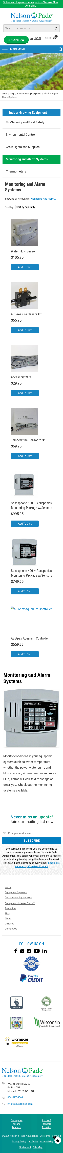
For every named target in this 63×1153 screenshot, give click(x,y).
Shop (12, 94)
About (8, 918)
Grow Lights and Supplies (23, 147)
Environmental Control (20, 134)
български (17, 1120)
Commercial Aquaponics (18, 897)
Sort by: (9, 207)
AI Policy (33, 1141)
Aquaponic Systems (16, 892)
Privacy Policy (19, 1141)
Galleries (9, 923)
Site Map (38, 1147)
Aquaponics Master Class (20, 903)
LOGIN (37, 38)
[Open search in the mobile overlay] (31, 28)
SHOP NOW (16, 40)
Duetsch (16, 1127)
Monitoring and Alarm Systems (27, 159)
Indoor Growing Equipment (29, 94)
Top (57, 1148)
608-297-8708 (15, 1097)
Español (46, 1127)
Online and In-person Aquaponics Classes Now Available (30, 4)
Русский (46, 1120)
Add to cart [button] (25, 267)
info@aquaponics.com (20, 1103)
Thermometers (16, 171)
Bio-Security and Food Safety (25, 122)
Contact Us (11, 928)
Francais (46, 1124)
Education (10, 908)
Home (4, 94)
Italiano (16, 1124)
